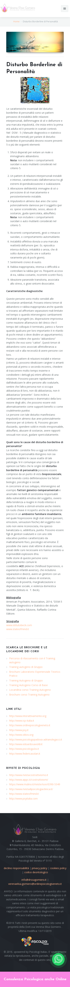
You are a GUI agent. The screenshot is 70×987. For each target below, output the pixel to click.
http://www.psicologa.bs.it (24, 748)
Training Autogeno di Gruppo (26, 680)
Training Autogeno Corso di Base (28, 685)
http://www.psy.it (19, 730)
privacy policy (39, 868)
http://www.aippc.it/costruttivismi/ (28, 779)
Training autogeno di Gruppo (26, 667)
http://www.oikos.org (21, 734)
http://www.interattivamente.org (27, 716)
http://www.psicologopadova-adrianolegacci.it (35, 739)
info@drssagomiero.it (34, 879)
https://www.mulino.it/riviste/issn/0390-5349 (34, 784)
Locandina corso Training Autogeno (30, 689)
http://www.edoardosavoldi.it (26, 744)
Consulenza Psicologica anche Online (35, 979)
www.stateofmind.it (17, 629)
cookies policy (58, 868)
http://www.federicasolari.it (24, 753)
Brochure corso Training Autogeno (29, 694)
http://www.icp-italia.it (21, 720)
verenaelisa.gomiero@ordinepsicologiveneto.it (35, 883)
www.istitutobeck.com (19, 625)
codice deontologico (36, 872)
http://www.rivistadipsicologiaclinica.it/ (31, 789)
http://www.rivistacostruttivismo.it (28, 775)
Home (16, 21)
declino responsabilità (16, 868)
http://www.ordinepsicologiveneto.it (29, 725)
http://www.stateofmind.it (24, 793)
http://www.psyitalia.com (23, 798)
